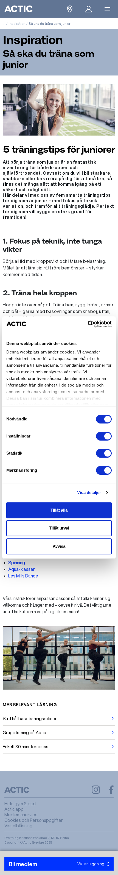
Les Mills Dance (23, 576)
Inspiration (17, 23)
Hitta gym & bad (20, 803)
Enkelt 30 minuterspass (25, 746)
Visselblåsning (18, 825)
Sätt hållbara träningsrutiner (30, 718)
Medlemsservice (21, 814)
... (4, 23)
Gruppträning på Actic (24, 732)
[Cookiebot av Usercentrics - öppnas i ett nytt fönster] (88, 324)
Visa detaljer (89, 492)
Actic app (14, 809)
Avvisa (59, 546)
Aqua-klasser (21, 569)
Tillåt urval (59, 528)
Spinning (16, 562)
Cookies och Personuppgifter (33, 820)
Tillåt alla (59, 510)
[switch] (104, 436)
